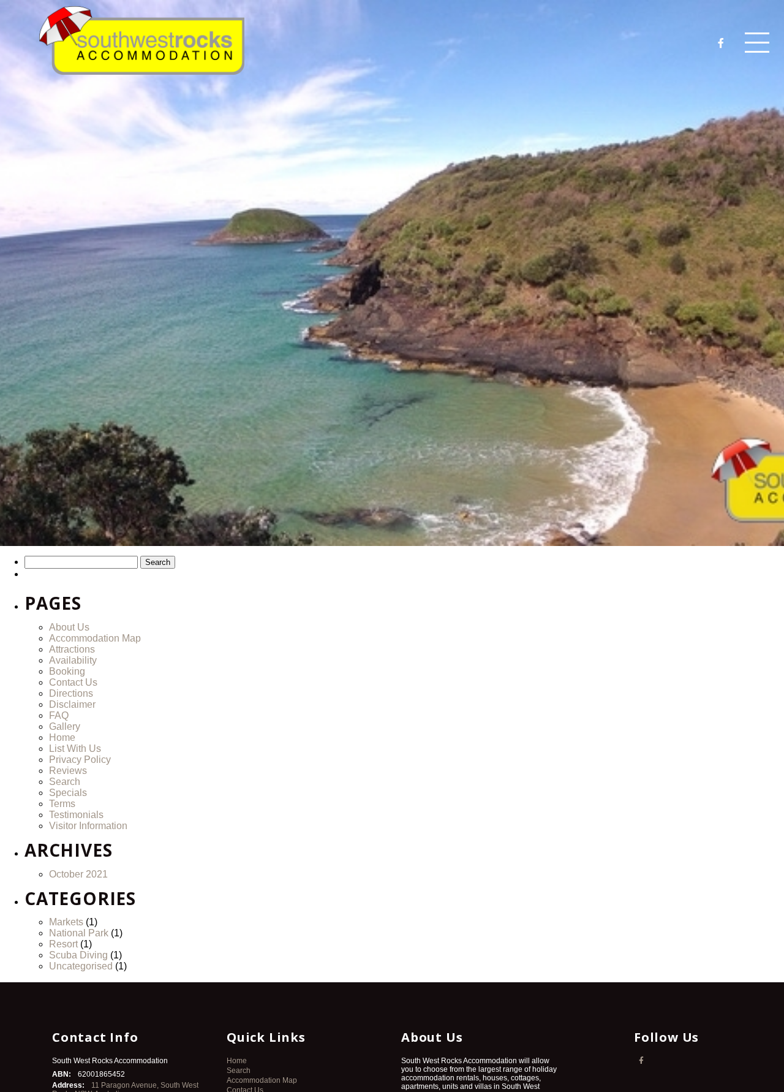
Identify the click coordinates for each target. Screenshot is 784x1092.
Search (64, 781)
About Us (69, 627)
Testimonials (76, 815)
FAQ (59, 715)
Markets (66, 922)
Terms (62, 803)
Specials (68, 792)
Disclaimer (72, 704)
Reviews (68, 770)
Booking (67, 671)
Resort (63, 944)
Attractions (72, 649)
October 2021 (78, 874)
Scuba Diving (78, 955)
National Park (78, 933)
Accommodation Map (95, 638)
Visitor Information (88, 826)
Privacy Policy (80, 759)
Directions (71, 693)
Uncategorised (81, 966)
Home (62, 737)
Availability (73, 660)
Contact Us (73, 682)
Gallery (64, 726)
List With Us (75, 748)
